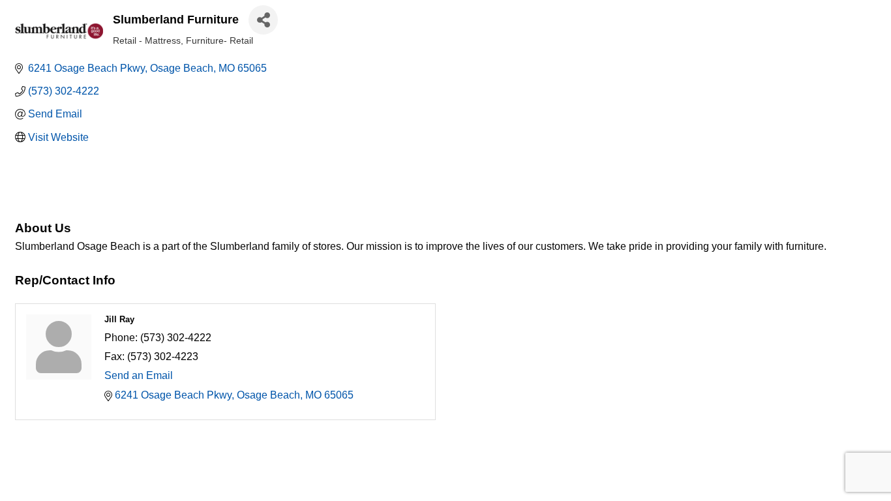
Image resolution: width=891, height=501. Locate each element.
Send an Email (138, 375)
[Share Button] (263, 20)
